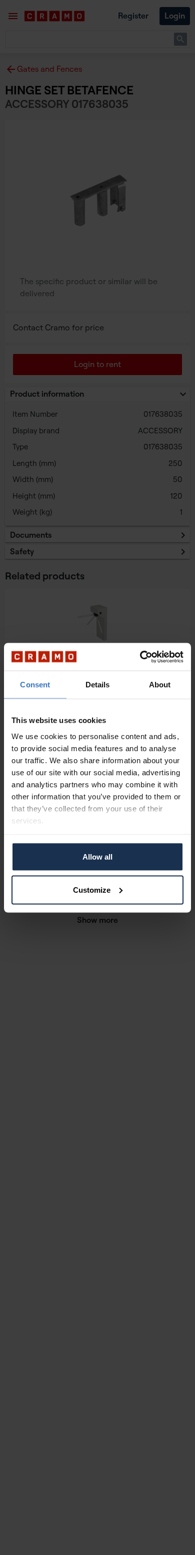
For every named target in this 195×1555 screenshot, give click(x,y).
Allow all (97, 857)
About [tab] (160, 684)
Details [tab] (98, 684)
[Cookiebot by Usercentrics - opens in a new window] (140, 656)
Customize (91, 889)
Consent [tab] (35, 684)
